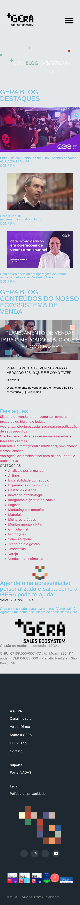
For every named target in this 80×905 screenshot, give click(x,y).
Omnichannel (18, 529)
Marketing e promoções (26, 510)
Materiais (15, 515)
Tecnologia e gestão (24, 544)
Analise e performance (25, 470)
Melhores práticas (22, 519)
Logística (15, 505)
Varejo (13, 554)
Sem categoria (19, 539)
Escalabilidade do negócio (28, 480)
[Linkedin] (24, 853)
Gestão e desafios (22, 490)
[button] (17, 600)
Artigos (14, 475)
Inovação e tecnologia (25, 495)
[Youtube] (56, 853)
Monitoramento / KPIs (25, 524)
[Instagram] (34, 853)
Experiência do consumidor (29, 485)
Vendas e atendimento (25, 559)
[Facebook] (45, 853)
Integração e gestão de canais (31, 500)
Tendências (17, 549)
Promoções (17, 534)
